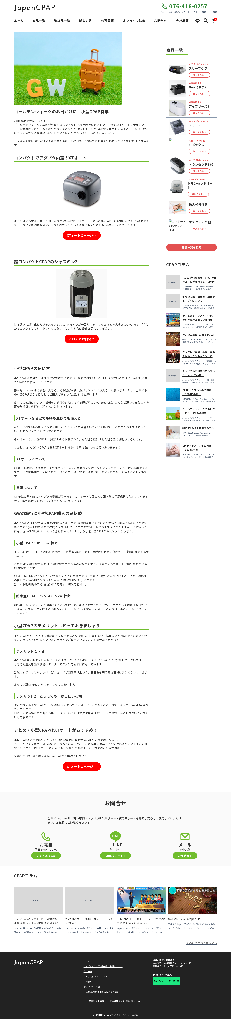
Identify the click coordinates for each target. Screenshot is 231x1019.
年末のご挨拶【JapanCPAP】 (199, 334)
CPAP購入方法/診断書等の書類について (103, 966)
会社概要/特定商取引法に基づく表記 (101, 991)
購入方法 (85, 20)
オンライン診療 (134, 20)
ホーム (19, 20)
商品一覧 (38, 20)
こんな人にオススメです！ (97, 976)
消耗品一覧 (62, 20)
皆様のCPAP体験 (92, 986)
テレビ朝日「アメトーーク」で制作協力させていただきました (198, 319)
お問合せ (160, 20)
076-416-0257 (188, 6)
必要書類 (107, 20)
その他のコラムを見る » (201, 943)
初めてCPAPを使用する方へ (198, 428)
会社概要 (182, 20)
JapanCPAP (34, 8)
